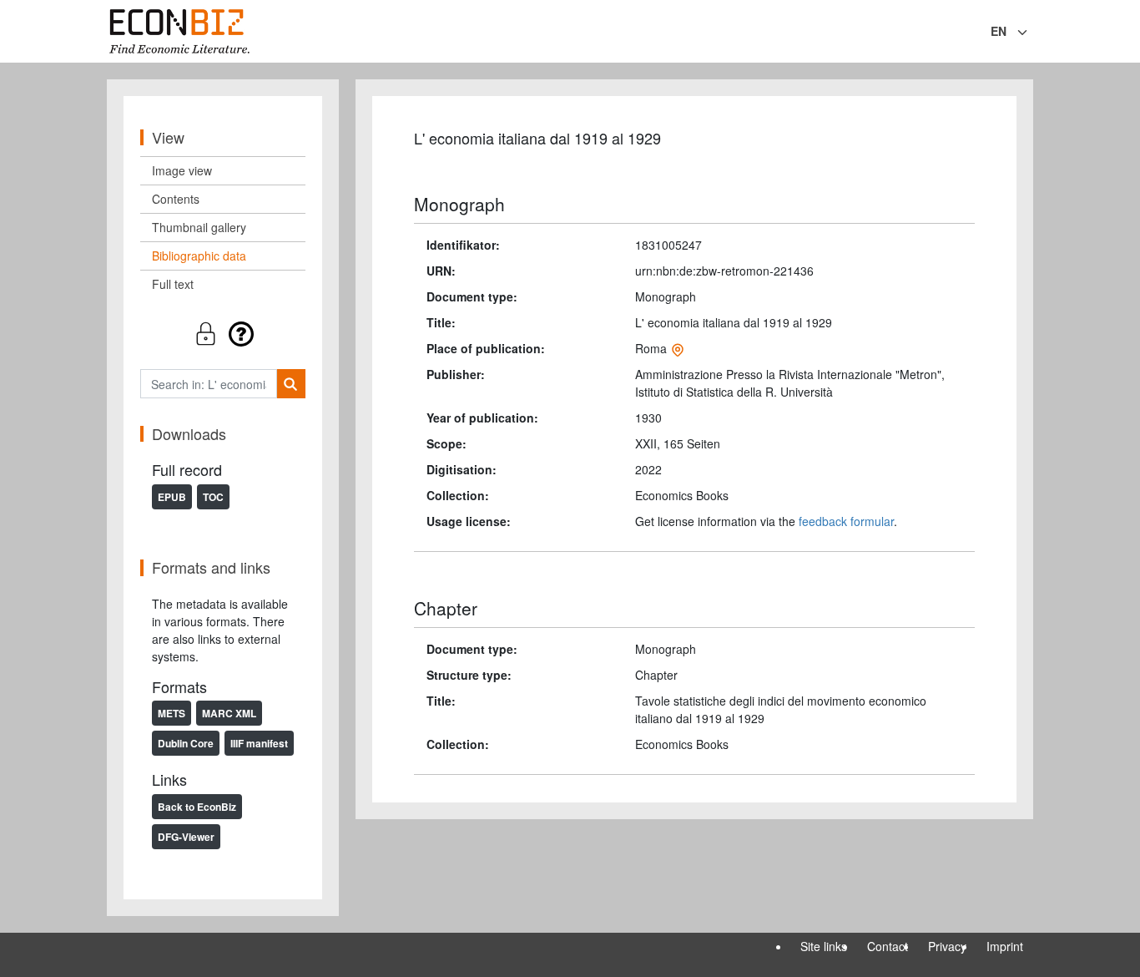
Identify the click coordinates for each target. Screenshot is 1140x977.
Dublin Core (186, 743)
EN (998, 31)
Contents (175, 198)
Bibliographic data (199, 255)
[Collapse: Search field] (1031, 32)
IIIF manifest (259, 743)
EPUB (172, 496)
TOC (213, 496)
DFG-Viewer (186, 836)
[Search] (291, 383)
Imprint (1004, 946)
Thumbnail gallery (199, 227)
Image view (182, 170)
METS (171, 713)
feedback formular (846, 521)
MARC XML (229, 713)
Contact (887, 946)
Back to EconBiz (197, 806)
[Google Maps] (677, 348)
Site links (823, 946)
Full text (173, 284)
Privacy (947, 946)
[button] (222, 333)
